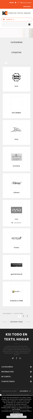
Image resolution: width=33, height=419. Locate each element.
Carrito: (10, 19)
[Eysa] (16, 210)
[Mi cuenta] (15, 2)
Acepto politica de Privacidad (18, 395)
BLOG (12, 2)
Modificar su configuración (16, 417)
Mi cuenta (6, 376)
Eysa (16, 219)
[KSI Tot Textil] (16, 13)
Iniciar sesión (26, 3)
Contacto (27, 6)
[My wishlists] (18, 2)
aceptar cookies (16, 414)
